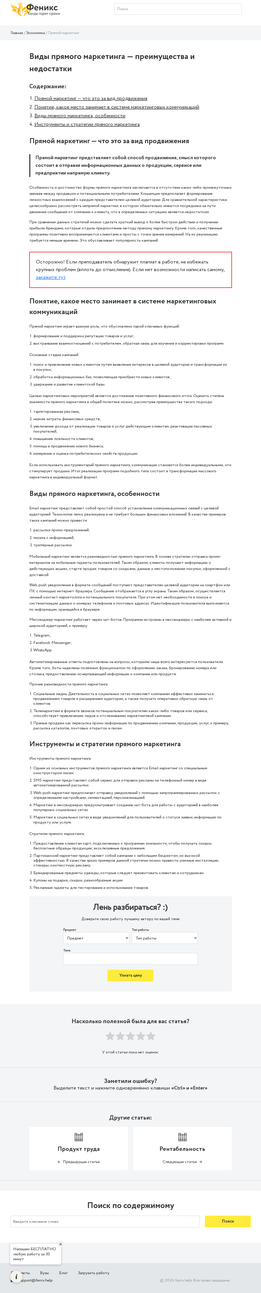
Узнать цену (130, 975)
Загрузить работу (93, 1273)
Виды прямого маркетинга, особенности (79, 116)
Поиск (228, 1221)
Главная (17, 33)
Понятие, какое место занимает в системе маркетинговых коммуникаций (116, 107)
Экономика (35, 33)
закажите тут (51, 277)
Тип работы (140, 930)
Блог (63, 1273)
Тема (66, 950)
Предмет (69, 930)
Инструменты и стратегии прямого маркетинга (87, 124)
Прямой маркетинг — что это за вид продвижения (90, 98)
